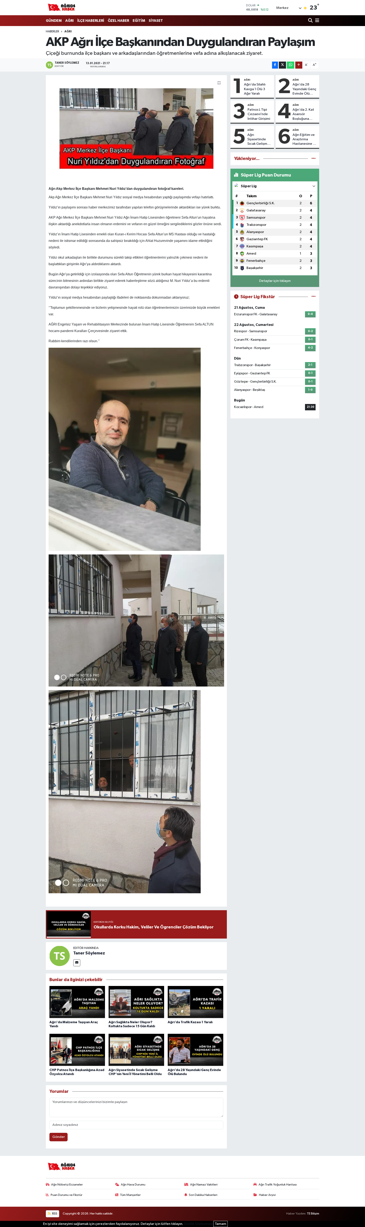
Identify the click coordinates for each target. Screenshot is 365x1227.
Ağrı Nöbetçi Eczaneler (67, 1184)
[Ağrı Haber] (62, 7)
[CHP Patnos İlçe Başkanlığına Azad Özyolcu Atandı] (77, 1050)
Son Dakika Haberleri (203, 1195)
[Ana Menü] (316, 20)
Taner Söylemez (89, 953)
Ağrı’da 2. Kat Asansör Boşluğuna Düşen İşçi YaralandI (303, 114)
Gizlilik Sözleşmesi (198, 1224)
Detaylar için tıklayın (275, 281)
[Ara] (310, 20)
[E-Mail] (76, 962)
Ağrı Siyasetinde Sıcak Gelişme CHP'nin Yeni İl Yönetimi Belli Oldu (258, 139)
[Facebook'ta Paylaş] (275, 65)
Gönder (58, 1137)
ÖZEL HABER (118, 20)
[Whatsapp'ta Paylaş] (290, 65)
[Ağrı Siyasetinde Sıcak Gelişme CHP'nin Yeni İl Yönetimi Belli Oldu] (136, 1050)
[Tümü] (314, 158)
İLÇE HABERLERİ (90, 20)
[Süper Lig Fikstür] (314, 297)
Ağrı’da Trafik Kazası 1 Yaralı (190, 1022)
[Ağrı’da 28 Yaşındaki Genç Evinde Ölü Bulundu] (195, 1050)
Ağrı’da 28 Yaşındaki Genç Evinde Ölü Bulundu (304, 89)
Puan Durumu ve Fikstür (66, 1195)
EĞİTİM (139, 20)
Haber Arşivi (267, 1195)
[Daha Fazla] (298, 65)
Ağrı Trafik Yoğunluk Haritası (278, 1184)
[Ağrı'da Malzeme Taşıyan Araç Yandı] (77, 1002)
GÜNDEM (54, 20)
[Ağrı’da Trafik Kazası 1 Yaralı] (195, 1002)
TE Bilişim (313, 1213)
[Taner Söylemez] (59, 956)
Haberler (52, 31)
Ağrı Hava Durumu (133, 1184)
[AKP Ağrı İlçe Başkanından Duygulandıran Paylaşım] (136, 128)
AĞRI (69, 20)
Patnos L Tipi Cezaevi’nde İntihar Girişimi (259, 114)
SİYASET (156, 20)
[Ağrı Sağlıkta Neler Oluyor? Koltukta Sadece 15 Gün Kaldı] (136, 1002)
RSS (54, 1213)
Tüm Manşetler (130, 1195)
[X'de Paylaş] (282, 65)
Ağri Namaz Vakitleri (204, 1184)
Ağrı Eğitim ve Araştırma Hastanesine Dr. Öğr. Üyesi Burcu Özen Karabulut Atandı (305, 139)
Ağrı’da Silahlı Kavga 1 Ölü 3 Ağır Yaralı (255, 89)
